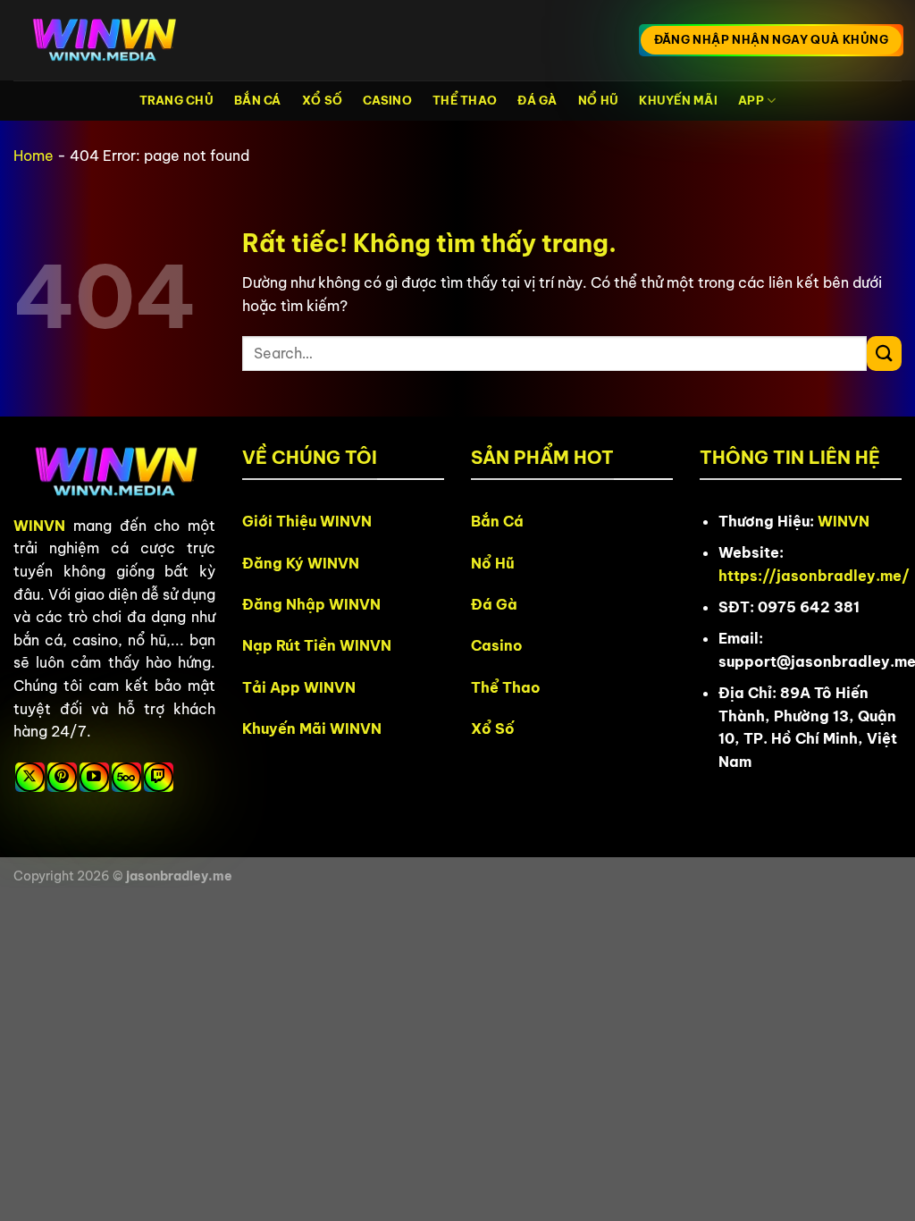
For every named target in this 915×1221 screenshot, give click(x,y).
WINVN (39, 526)
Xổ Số (322, 100)
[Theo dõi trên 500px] (126, 777)
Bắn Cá (257, 100)
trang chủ (176, 100)
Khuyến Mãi (678, 100)
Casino (387, 100)
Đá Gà (537, 100)
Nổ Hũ (598, 100)
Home (33, 155)
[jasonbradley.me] (102, 40)
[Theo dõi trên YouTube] (94, 777)
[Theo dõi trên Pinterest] (62, 777)
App (751, 100)
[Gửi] (884, 353)
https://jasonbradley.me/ (814, 576)
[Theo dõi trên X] (30, 777)
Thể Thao (464, 100)
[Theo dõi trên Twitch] (158, 777)
